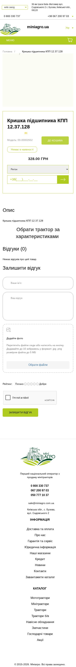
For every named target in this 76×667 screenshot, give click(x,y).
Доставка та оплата (40, 529)
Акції (40, 640)
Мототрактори (40, 598)
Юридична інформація (40, 547)
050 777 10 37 (40, 495)
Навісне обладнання (40, 622)
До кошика (55, 140)
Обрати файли (38, 364)
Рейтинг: (7, 383)
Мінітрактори (40, 604)
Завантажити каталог (40, 577)
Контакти (40, 571)
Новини (40, 565)
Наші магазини (40, 553)
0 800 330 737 (12, 16)
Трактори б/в (40, 616)
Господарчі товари (40, 634)
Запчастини (40, 628)
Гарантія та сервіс (40, 541)
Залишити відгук (20, 412)
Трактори (40, 610)
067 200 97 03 (40, 490)
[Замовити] (70, 40)
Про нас (40, 535)
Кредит (40, 559)
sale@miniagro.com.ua (41, 503)
